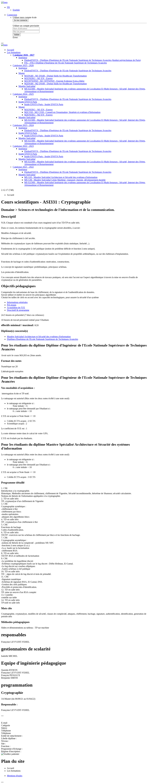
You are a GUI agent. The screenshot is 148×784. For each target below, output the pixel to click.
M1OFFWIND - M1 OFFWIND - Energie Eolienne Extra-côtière (54, 81)
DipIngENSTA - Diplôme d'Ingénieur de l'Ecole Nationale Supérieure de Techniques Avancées (67, 70)
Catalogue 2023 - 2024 (23, 125)
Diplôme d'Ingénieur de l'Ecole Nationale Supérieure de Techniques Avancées (42, 339)
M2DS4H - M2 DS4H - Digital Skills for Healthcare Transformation (55, 83)
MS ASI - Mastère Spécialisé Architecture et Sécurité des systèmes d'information (60, 177)
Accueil (10, 50)
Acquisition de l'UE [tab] (16, 307)
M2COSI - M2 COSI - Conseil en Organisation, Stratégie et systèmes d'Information (62, 112)
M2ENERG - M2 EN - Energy (38, 115)
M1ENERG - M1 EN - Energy (38, 78)
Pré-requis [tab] (11, 305)
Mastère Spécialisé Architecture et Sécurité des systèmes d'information (39, 336)
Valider (17, 35)
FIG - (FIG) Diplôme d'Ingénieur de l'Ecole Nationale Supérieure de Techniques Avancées (65, 63)
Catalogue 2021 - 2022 (23, 167)
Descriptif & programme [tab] (18, 310)
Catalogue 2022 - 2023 (23, 146)
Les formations (14, 52)
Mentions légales (14, 775)
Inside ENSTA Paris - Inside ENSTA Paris (43, 104)
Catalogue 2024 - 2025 (23, 94)
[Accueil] (4, 2)
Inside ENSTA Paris (27, 102)
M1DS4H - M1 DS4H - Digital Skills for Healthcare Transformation (55, 76)
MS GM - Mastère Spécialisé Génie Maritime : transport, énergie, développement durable (65, 180)
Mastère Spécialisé (26, 86)
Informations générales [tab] (17, 302)
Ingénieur (22, 57)
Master (21, 73)
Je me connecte (20, 20)
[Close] (2, 715)
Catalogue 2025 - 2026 (23, 65)
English (16, 10)
